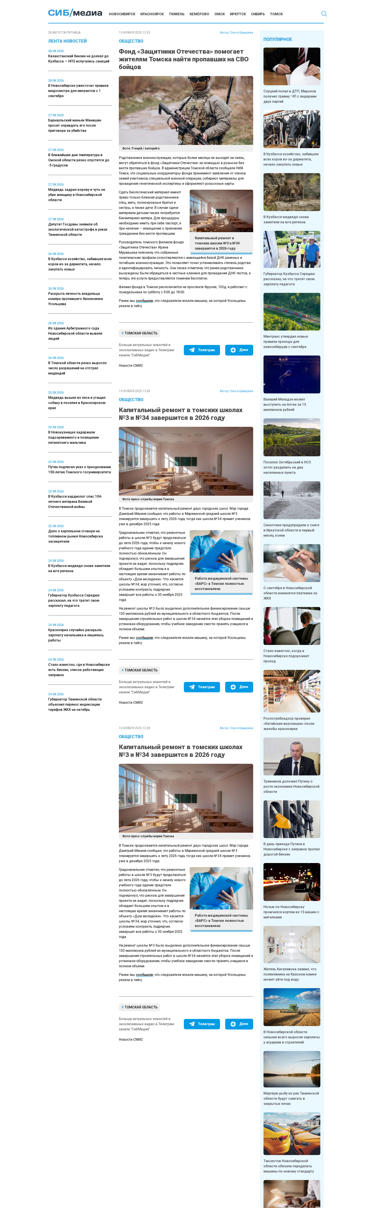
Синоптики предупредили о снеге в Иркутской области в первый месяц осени (291, 530)
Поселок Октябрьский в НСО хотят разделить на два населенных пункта (287, 467)
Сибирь (258, 14)
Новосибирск (122, 14)
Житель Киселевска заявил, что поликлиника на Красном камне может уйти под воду (290, 974)
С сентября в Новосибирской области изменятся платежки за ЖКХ (290, 593)
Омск (219, 14)
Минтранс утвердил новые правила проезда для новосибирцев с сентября (286, 341)
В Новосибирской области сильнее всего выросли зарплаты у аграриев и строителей (292, 1037)
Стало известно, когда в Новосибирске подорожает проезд (286, 656)
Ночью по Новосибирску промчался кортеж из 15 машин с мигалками (291, 912)
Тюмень (176, 14)
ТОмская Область (141, 333)
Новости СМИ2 (131, 365)
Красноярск (152, 14)
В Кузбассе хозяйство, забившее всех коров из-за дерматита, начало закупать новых (291, 159)
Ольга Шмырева (241, 32)
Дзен (243, 350)
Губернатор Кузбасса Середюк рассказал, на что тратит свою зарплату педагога (289, 279)
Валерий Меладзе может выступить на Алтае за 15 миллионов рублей (285, 404)
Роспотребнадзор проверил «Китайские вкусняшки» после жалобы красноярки (289, 723)
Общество (131, 41)
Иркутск (238, 14)
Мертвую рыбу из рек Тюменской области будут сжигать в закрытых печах (291, 1098)
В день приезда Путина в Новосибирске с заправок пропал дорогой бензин (292, 849)
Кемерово (199, 14)
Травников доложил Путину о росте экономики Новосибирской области (291, 786)
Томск (276, 14)
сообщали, (145, 301)
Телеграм (206, 350)
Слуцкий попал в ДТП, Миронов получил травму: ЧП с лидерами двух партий (290, 96)
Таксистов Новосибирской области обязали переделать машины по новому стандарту (289, 1166)
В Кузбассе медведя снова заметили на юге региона (286, 219)
